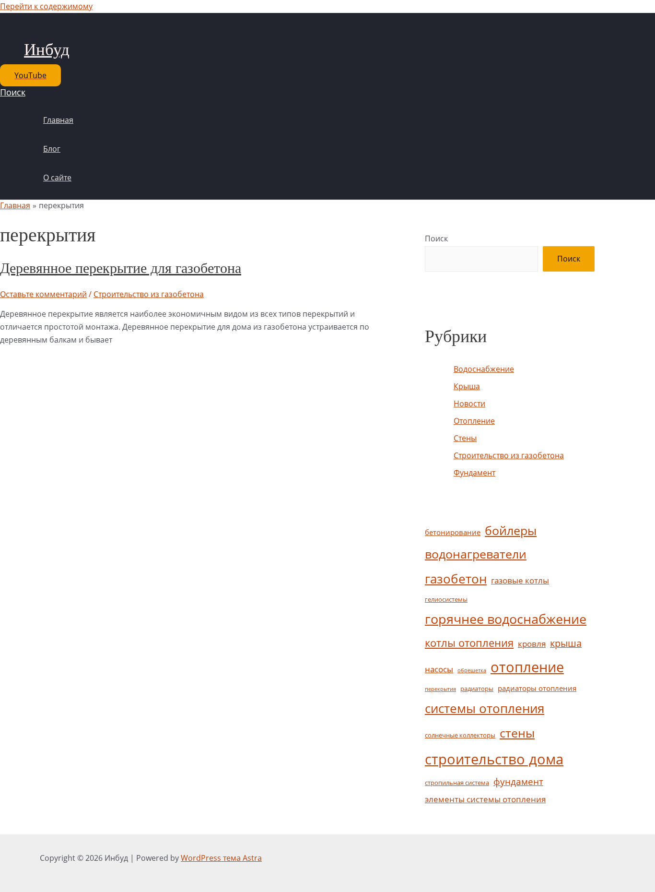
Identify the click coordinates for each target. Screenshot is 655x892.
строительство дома (494, 759)
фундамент (518, 781)
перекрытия (440, 689)
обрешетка (471, 670)
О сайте (57, 177)
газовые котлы (520, 580)
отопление (527, 666)
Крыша (467, 386)
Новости (469, 403)
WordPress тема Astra (221, 858)
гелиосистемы (446, 599)
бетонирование (452, 532)
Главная (58, 120)
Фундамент (474, 472)
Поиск (436, 238)
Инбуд (47, 49)
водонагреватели (475, 554)
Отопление (474, 421)
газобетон (456, 578)
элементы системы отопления (485, 799)
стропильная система (457, 782)
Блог (51, 148)
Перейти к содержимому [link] (46, 6)
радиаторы (476, 688)
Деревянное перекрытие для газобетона (120, 268)
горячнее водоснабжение (505, 619)
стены (517, 733)
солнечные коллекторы (460, 735)
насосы (439, 669)
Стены (465, 438)
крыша (566, 643)
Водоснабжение (484, 369)
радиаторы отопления (537, 688)
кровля (532, 643)
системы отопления (484, 708)
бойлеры (511, 530)
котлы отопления (469, 643)
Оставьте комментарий (43, 294)
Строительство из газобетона (149, 294)
